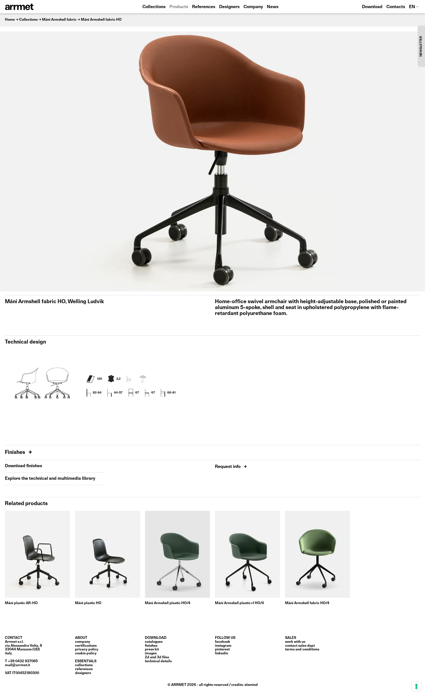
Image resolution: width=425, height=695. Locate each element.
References (203, 7)
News (272, 7)
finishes (151, 645)
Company (253, 7)
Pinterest (222, 649)
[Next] (419, 161)
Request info (228, 467)
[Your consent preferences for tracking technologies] (416, 686)
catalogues (154, 642)
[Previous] (6, 161)
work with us (295, 642)
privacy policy (86, 649)
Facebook (222, 642)
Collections (154, 7)
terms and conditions (302, 649)
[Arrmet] (33, 6)
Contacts (395, 7)
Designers (229, 7)
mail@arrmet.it (17, 665)
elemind (251, 685)
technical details (158, 661)
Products (178, 7)
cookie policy (86, 653)
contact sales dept (300, 645)
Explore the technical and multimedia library (50, 479)
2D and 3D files (157, 657)
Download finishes (23, 466)
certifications (86, 645)
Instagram (223, 645)
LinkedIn (221, 653)
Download (372, 7)
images (151, 653)
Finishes (15, 452)
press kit (152, 649)
